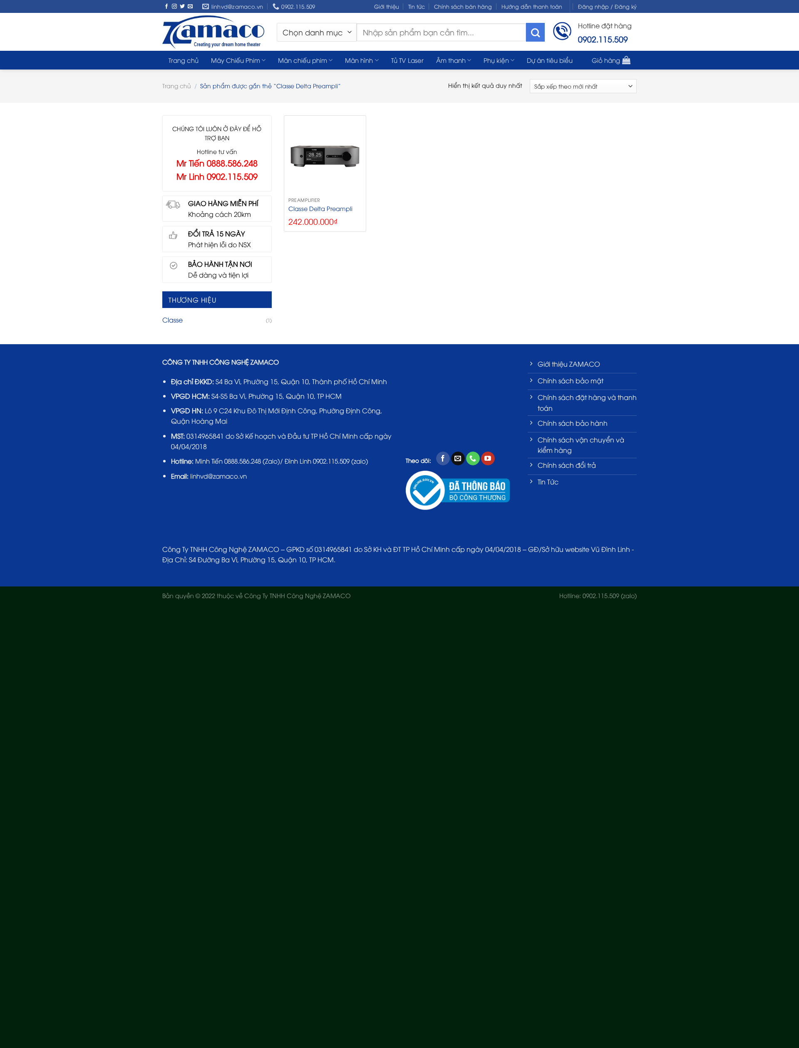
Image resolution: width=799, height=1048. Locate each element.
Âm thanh (451, 60)
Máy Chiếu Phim (235, 60)
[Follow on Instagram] (174, 7)
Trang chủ (176, 85)
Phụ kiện (496, 60)
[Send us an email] (190, 7)
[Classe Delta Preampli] (324, 156)
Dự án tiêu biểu (550, 60)
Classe (172, 319)
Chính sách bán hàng (463, 6)
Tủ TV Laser (407, 60)
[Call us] (473, 459)
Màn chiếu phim (302, 60)
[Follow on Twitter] (182, 7)
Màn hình (359, 60)
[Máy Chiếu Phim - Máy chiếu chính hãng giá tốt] (213, 31)
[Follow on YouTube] (488, 459)
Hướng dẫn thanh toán (531, 6)
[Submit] (535, 32)
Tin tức (416, 6)
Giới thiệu (386, 6)
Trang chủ (184, 60)
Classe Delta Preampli (320, 208)
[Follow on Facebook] (166, 7)
